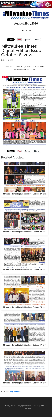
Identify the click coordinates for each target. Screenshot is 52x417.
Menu (28, 30)
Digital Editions (15, 392)
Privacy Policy (10, 406)
